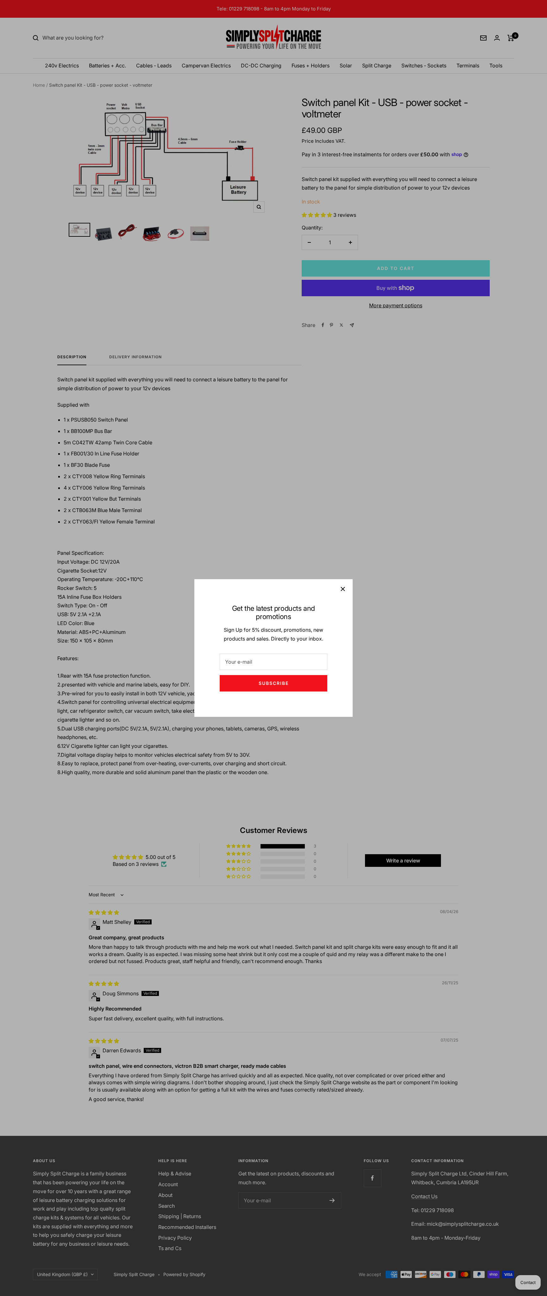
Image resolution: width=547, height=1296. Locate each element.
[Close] (343, 589)
